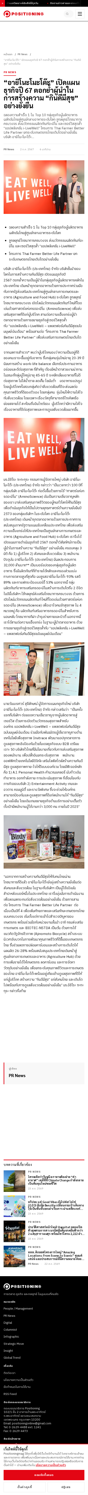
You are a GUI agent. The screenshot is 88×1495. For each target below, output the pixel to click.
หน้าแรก (8, 54)
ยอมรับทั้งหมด (43, 1475)
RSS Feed (10, 1394)
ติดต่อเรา (9, 1373)
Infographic (11, 1336)
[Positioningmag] (24, 14)
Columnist (10, 1329)
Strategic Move (14, 1343)
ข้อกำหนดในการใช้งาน (17, 1386)
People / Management (18, 1308)
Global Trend (12, 1357)
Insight (8, 1350)
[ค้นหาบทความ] (69, 13)
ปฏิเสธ (66, 1487)
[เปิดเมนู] (79, 13)
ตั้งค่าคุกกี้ (24, 1487)
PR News (23, 54)
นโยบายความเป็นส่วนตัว (18, 1380)
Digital (8, 1322)
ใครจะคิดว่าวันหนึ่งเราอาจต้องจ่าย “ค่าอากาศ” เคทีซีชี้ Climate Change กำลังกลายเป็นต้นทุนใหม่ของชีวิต (55, 1180)
